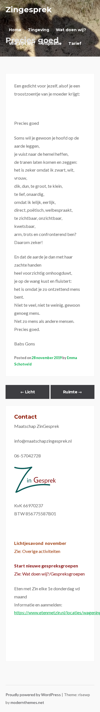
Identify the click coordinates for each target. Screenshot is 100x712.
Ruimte (72, 391)
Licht (27, 391)
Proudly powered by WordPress (34, 694)
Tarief (74, 43)
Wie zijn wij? (22, 43)
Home (15, 29)
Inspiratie (52, 43)
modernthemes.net (27, 702)
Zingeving (38, 29)
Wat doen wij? (71, 29)
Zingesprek (29, 9)
